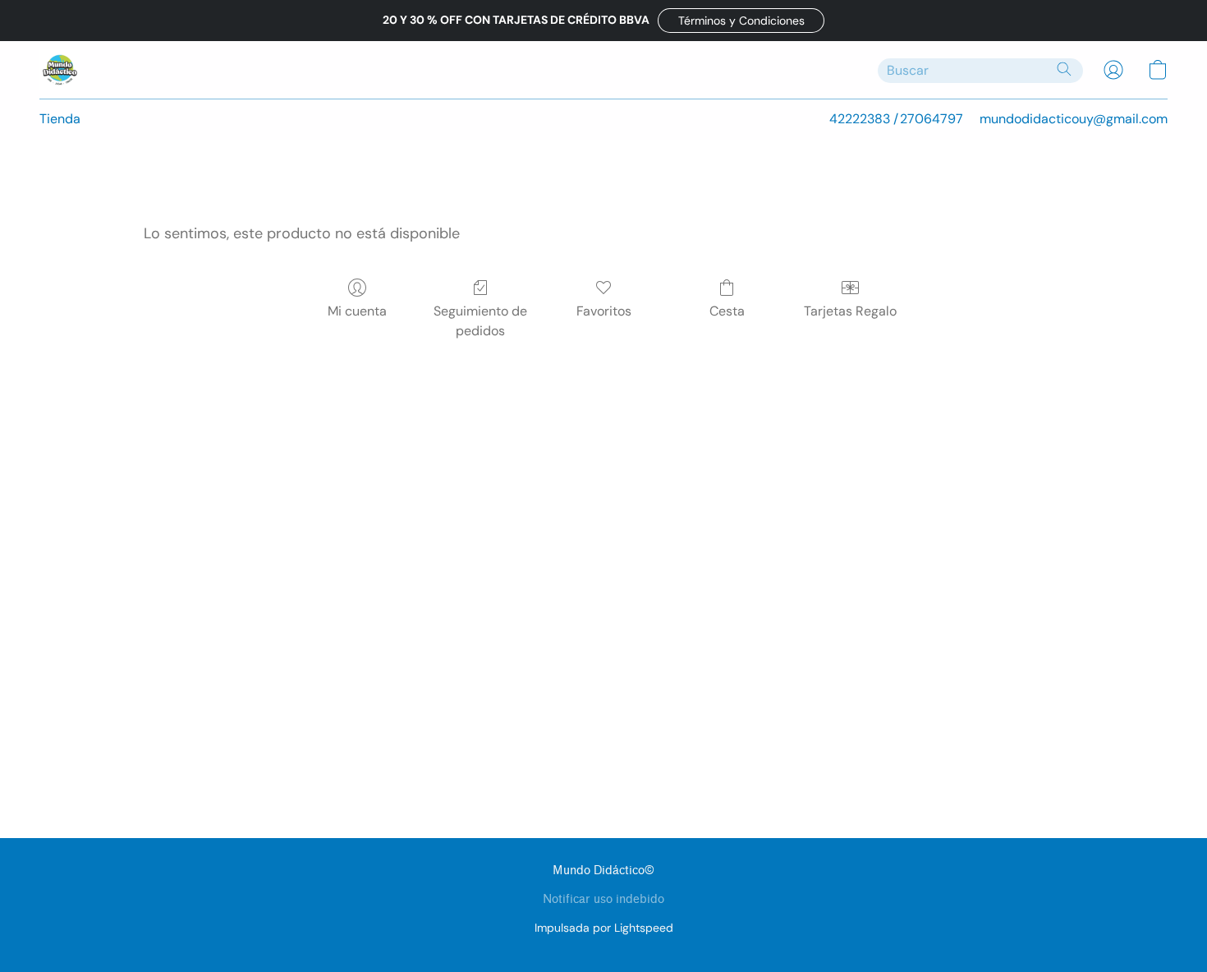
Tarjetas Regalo (850, 311)
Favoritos (603, 311)
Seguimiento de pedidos (480, 320)
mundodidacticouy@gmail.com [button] (1074, 118)
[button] (741, 20)
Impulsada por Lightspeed (604, 927)
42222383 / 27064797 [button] (896, 118)
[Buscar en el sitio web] (1064, 69)
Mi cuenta (357, 311)
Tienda (59, 118)
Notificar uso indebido (603, 899)
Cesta (727, 311)
